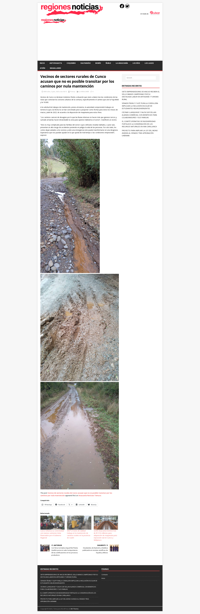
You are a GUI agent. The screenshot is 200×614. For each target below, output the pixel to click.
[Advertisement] (100, 43)
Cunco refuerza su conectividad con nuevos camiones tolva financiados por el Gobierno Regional (52, 534)
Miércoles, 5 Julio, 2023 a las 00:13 (55, 91)
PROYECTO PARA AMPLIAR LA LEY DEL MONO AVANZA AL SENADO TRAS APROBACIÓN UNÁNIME (140, 133)
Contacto (105, 575)
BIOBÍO (98, 63)
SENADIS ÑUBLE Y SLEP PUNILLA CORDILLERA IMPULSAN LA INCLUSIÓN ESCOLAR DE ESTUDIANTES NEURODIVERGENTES (140, 106)
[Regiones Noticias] (100, 15)
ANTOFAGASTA (56, 63)
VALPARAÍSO (85, 63)
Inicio (42, 63)
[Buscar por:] (141, 78)
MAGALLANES (55, 68)
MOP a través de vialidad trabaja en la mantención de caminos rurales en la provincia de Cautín (78, 534)
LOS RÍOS (136, 63)
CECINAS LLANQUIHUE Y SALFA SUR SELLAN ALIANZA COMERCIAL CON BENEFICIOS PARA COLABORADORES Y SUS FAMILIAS (139, 115)
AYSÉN (42, 68)
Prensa (72, 91)
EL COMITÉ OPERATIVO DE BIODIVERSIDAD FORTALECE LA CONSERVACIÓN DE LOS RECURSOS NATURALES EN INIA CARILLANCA (139, 124)
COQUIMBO (71, 63)
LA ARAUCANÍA (122, 63)
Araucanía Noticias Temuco (90, 495)
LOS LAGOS (149, 63)
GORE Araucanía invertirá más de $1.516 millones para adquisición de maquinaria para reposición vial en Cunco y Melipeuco (105, 535)
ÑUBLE (108, 63)
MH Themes (74, 609)
